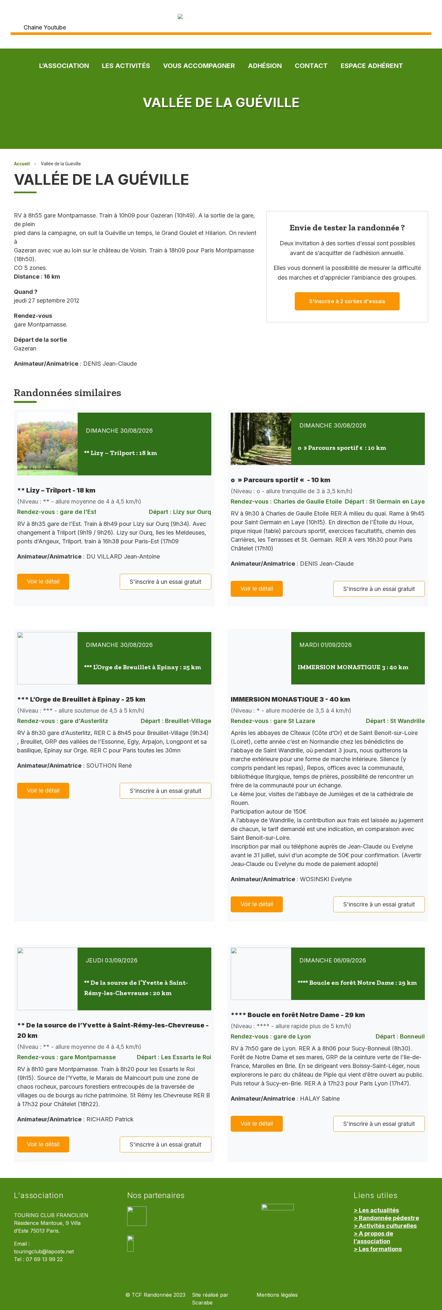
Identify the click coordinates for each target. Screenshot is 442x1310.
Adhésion (265, 66)
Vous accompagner (199, 66)
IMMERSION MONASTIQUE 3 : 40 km (353, 667)
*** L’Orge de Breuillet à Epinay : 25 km (142, 667)
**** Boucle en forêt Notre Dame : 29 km (357, 982)
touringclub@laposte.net (44, 1252)
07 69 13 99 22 (44, 1259)
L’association (64, 66)
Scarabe (202, 1303)
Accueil (22, 163)
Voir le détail (43, 581)
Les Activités (126, 66)
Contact (311, 66)
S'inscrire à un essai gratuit (165, 581)
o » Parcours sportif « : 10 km (342, 447)
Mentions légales (277, 1295)
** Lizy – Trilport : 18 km (120, 453)
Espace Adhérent (372, 66)
